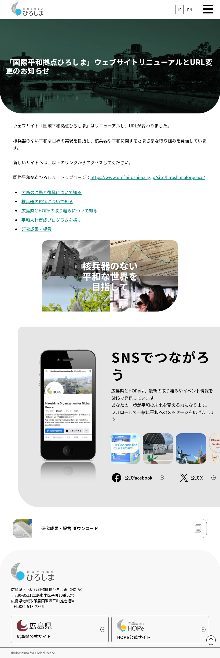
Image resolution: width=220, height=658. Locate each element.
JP (179, 9)
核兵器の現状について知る (47, 201)
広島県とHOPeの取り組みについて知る (59, 210)
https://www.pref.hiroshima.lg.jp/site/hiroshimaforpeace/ (147, 177)
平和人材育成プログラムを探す (51, 220)
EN (189, 9)
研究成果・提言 (36, 229)
